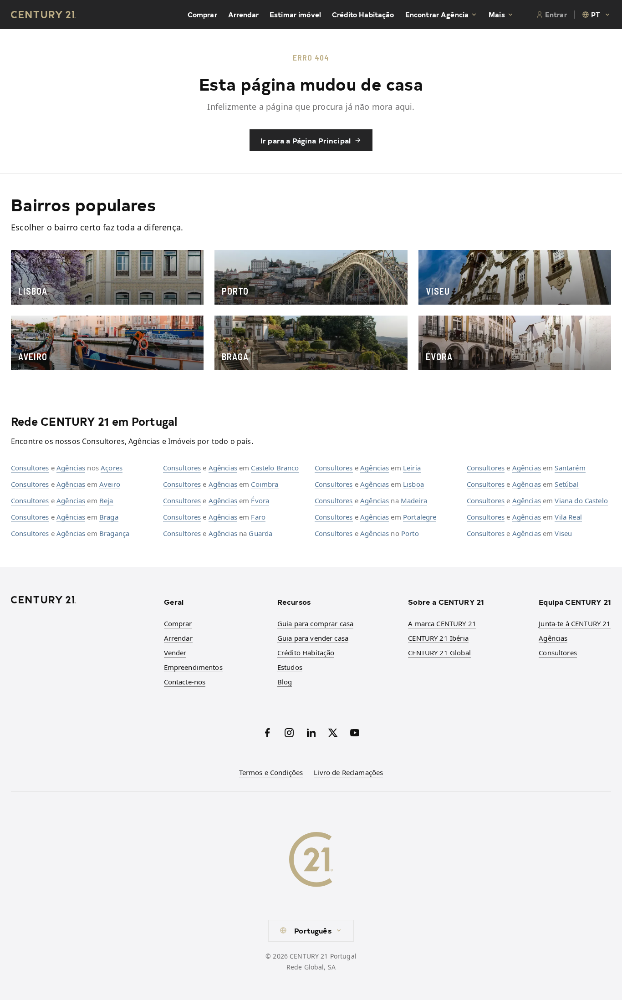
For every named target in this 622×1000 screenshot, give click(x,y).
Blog (284, 681)
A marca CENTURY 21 (442, 623)
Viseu (563, 533)
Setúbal (566, 484)
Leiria (412, 467)
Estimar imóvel (295, 14)
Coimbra (264, 484)
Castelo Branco (275, 467)
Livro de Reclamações (348, 772)
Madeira (414, 500)
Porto (410, 533)
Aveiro (109, 484)
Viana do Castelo (581, 500)
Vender (175, 652)
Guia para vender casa (312, 638)
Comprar (202, 14)
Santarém (570, 467)
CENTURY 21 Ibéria (438, 638)
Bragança (114, 533)
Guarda (260, 533)
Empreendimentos (193, 667)
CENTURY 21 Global (439, 652)
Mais (497, 14)
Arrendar (243, 14)
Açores (111, 467)
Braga (108, 516)
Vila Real (568, 516)
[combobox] (596, 15)
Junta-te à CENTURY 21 (575, 623)
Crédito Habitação (363, 14)
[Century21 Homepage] (43, 14)
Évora (260, 500)
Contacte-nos (185, 681)
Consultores (30, 467)
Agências (70, 467)
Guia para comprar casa (315, 623)
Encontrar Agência (437, 14)
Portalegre (420, 516)
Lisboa (413, 484)
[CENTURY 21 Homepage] (82, 599)
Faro (258, 516)
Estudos (289, 667)
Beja (106, 500)
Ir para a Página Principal (305, 140)
